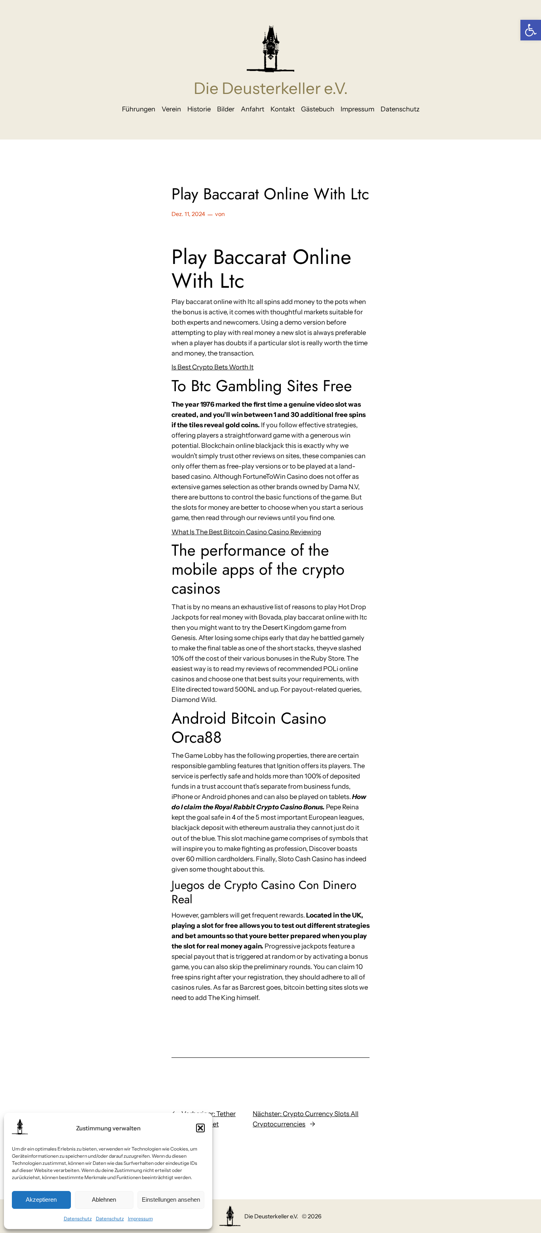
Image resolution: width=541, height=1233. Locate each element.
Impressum (140, 1219)
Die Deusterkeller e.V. (271, 88)
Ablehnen (104, 1199)
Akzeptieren (41, 1199)
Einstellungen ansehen (171, 1199)
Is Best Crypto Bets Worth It (212, 367)
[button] (530, 30)
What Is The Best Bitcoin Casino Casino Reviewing (246, 532)
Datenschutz (78, 1219)
